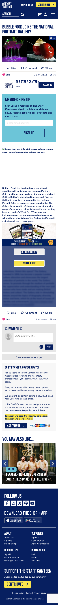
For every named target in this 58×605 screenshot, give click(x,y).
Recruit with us (11, 557)
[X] (19, 503)
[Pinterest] (26, 503)
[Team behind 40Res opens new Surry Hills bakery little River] (29, 463)
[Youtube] (32, 503)
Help (33, 554)
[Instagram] (13, 503)
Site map (35, 560)
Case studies (37, 540)
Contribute (29, 263)
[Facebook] (7, 503)
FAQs (34, 557)
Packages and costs (14, 560)
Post (49, 347)
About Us (9, 537)
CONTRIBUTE (43, 5)
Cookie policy (18, 593)
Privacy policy (40, 593)
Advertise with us (40, 543)
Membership (10, 543)
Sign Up (8, 540)
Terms (29, 593)
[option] (29, 463)
